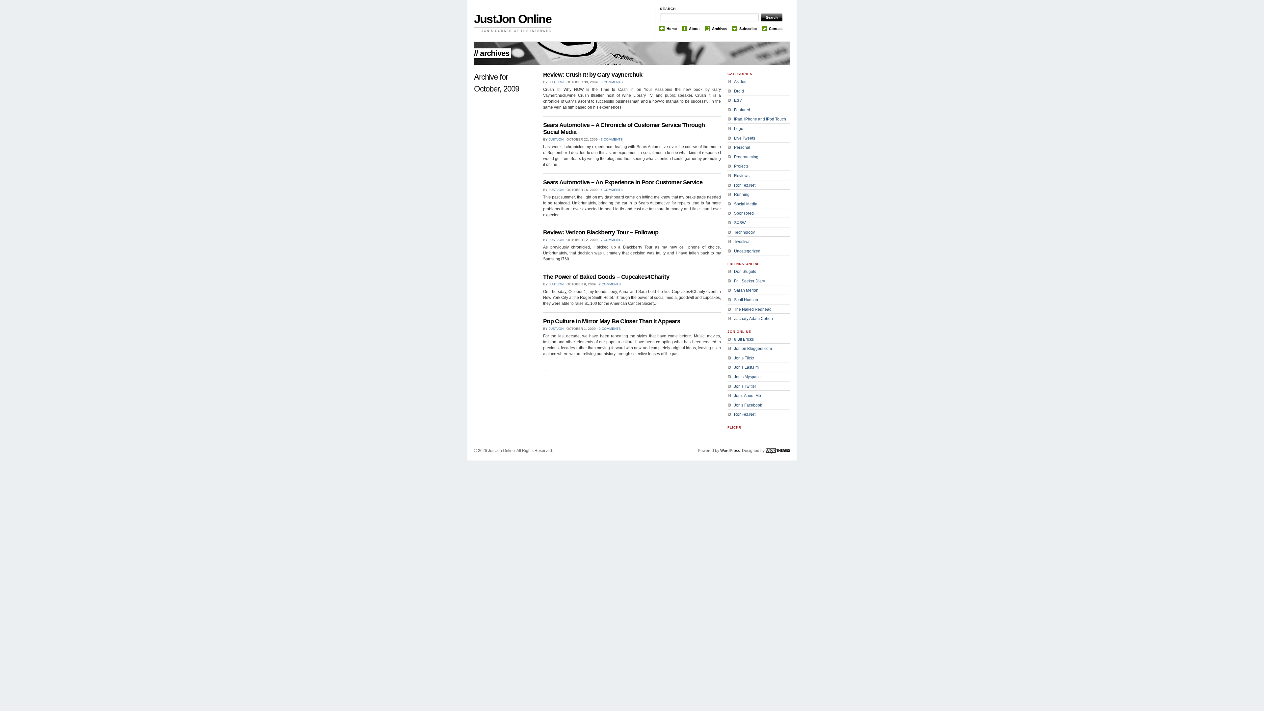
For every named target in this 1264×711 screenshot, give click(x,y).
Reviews (742, 175)
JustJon (556, 82)
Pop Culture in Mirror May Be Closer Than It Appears (611, 321)
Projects (741, 166)
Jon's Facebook (748, 405)
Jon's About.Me (747, 395)
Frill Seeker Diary (749, 281)
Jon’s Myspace (747, 377)
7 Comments (612, 139)
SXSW (740, 223)
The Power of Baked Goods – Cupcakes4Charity (606, 277)
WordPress (730, 450)
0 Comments (612, 82)
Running (742, 194)
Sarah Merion (746, 290)
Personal (742, 147)
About (694, 29)
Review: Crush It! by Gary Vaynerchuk (593, 74)
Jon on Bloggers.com (753, 348)
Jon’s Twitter (745, 386)
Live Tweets (744, 138)
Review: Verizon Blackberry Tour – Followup (601, 232)
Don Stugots (745, 271)
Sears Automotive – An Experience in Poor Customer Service (622, 182)
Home (672, 29)
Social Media (745, 204)
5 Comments (612, 190)
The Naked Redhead (753, 309)
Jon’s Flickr (744, 358)
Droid (739, 91)
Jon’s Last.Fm (746, 367)
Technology (744, 232)
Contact (776, 29)
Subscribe (748, 29)
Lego (738, 128)
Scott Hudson (746, 300)
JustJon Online (512, 19)
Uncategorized (747, 251)
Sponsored (744, 213)
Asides (740, 81)
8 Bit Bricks (744, 339)
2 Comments (610, 284)
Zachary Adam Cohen (753, 318)
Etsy (738, 100)
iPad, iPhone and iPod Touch (760, 119)
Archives (719, 29)
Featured (742, 110)
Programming (746, 157)
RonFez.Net (744, 185)
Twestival (742, 241)
